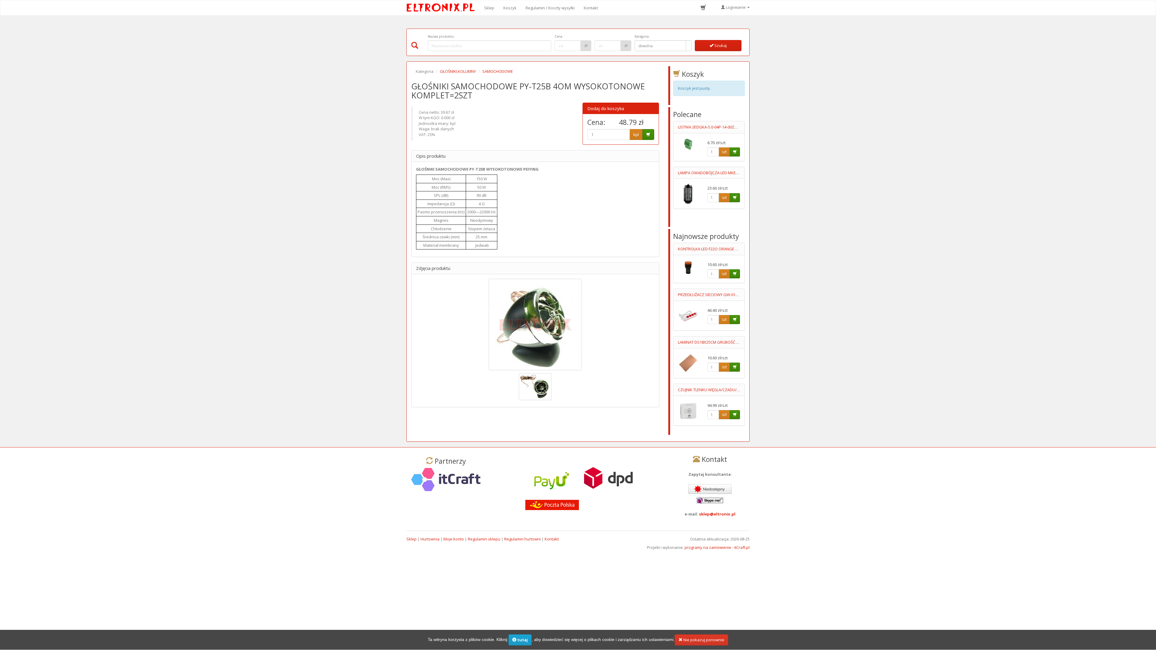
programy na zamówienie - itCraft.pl (717, 547)
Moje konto (453, 539)
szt (724, 151)
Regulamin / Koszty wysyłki (550, 8)
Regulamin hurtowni (522, 539)
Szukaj (720, 45)
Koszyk (510, 8)
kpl (636, 134)
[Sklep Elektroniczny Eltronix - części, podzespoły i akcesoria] (442, 7)
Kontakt (591, 8)
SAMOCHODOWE (497, 71)
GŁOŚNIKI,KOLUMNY (458, 71)
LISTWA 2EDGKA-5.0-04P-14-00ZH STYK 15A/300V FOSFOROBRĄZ (735, 127)
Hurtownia (430, 539)
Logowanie (736, 7)
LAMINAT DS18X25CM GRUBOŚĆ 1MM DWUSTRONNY (725, 342)
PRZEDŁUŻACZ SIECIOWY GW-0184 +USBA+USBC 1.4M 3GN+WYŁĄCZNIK (742, 294)
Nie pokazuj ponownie (703, 639)
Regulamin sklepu (484, 539)
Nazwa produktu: (441, 36)
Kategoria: (642, 36)
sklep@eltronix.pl (717, 514)
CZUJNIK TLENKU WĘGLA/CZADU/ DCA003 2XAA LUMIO (726, 389)
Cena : (559, 36)
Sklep (489, 8)
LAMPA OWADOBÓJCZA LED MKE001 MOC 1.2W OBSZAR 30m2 (733, 172)
